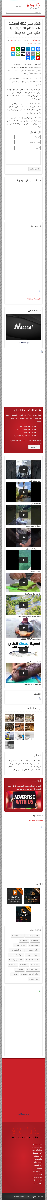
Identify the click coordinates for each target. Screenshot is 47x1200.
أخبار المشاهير (33, 955)
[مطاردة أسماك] (23, 560)
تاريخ (15, 974)
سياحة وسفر (20, 945)
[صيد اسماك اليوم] (23, 470)
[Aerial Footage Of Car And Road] (23, 605)
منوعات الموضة (17, 955)
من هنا (33, 447)
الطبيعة (35, 940)
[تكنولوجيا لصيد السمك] (23, 515)
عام (12, 40)
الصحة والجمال (33, 959)
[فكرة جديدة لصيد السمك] (23, 673)
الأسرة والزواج (33, 935)
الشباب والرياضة (16, 959)
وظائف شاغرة (33, 969)
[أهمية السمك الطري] (23, 650)
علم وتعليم (34, 979)
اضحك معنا (34, 945)
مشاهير (20, 969)
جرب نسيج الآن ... (23, 1114)
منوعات (13, 964)
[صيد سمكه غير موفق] (23, 537)
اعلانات (24, 940)
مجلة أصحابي (33, 40)
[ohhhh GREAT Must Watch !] (23, 628)
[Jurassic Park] (23, 492)
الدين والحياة (18, 935)
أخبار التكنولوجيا (17, 950)
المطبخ (24, 964)
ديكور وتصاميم (33, 950)
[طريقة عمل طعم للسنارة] (23, 582)
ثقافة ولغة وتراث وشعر (30, 974)
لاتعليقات (30, 43)
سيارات (35, 964)
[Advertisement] (23, 259)
